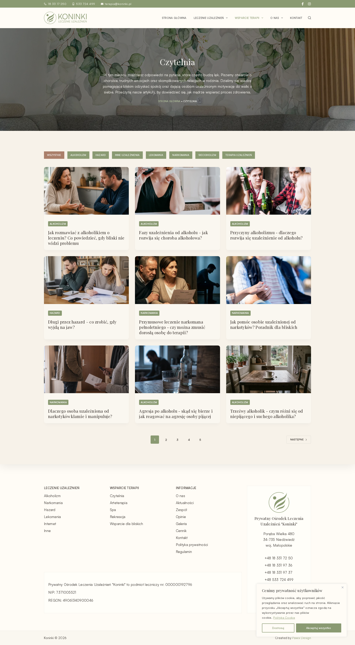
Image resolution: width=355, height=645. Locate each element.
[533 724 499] (73, 4)
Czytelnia (117, 496)
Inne (47, 531)
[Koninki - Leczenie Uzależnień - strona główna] (65, 18)
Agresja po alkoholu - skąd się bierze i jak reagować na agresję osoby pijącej (176, 413)
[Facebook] (302, 4)
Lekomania (156, 155)
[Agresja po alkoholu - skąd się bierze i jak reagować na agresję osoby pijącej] (177, 369)
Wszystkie (54, 155)
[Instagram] (309, 4)
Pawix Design (301, 638)
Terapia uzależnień (238, 155)
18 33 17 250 (57, 4)
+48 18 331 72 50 (279, 558)
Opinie (181, 517)
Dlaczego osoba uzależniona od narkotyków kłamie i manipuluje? (80, 413)
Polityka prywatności (192, 544)
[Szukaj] (309, 17)
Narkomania (180, 155)
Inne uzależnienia (127, 155)
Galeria (181, 524)
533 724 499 (85, 4)
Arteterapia (118, 503)
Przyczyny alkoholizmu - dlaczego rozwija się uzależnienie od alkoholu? (266, 235)
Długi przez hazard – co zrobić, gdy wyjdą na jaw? (82, 324)
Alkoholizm (78, 155)
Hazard (101, 155)
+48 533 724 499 (279, 579)
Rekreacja (118, 517)
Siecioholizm (207, 155)
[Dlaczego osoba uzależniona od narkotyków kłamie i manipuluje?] (86, 369)
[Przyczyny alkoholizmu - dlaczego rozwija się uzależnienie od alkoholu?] (268, 191)
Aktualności (185, 503)
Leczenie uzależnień (209, 18)
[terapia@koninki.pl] (102, 4)
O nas (274, 18)
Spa (113, 510)
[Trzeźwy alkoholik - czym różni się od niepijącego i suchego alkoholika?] (268, 369)
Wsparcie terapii (247, 18)
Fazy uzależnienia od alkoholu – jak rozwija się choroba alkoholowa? (173, 235)
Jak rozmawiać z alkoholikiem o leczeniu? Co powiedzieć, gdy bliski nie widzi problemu (86, 238)
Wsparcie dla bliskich (126, 524)
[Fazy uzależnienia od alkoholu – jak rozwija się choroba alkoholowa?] (177, 191)
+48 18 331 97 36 (279, 565)
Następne (297, 439)
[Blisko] (342, 587)
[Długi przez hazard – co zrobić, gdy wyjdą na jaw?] (86, 280)
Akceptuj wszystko (318, 628)
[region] (301, 610)
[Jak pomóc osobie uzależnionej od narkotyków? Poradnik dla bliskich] (268, 280)
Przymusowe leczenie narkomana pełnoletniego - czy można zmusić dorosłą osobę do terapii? (172, 327)
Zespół (181, 510)
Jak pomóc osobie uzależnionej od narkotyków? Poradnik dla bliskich (263, 324)
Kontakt (296, 18)
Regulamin (184, 551)
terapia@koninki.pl (118, 4)
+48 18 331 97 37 (279, 572)
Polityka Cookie (284, 617)
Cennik (181, 531)
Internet (50, 524)
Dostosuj (278, 628)
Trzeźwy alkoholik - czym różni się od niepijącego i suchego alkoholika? (266, 413)
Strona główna (174, 18)
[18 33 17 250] (45, 4)
